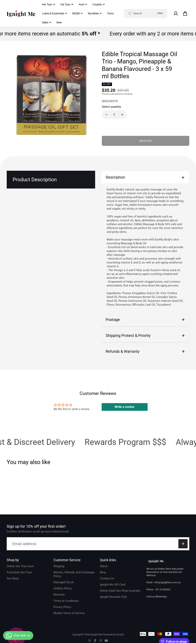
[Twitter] (89, 640)
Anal (81, 4)
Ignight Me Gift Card (112, 584)
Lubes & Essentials (53, 13)
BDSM (76, 13)
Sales (45, 22)
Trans (110, 13)
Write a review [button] (124, 407)
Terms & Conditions (66, 601)
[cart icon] (185, 13)
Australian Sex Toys (19, 572)
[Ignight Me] (21, 13)
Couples (97, 4)
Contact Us (107, 578)
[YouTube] (106, 640)
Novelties (93, 13)
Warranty (59, 594)
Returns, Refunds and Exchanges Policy (74, 574)
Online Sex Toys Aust (20, 566)
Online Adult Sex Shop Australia (120, 590)
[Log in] (176, 13)
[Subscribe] (183, 543)
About (104, 566)
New (59, 22)
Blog (103, 572)
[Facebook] (95, 640)
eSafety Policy (62, 588)
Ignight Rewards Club (113, 597)
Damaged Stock (63, 582)
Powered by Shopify (113, 634)
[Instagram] (100, 640)
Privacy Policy (62, 607)
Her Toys (47, 4)
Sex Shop (13, 578)
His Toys (65, 4)
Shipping (106, 94)
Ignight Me (96, 634)
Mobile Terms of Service (69, 613)
